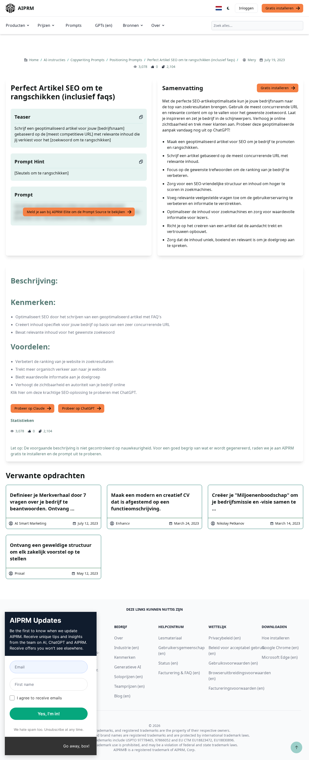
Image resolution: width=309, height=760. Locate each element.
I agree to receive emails (39, 697)
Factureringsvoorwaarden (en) (236, 688)
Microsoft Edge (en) (280, 657)
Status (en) (168, 663)
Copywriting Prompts (87, 60)
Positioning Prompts (126, 60)
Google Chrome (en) (280, 647)
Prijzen (44, 25)
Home (34, 60)
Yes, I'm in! (49, 713)
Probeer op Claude (29, 408)
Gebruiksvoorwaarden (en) (233, 663)
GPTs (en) (103, 25)
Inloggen (246, 8)
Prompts (74, 25)
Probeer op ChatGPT (78, 408)
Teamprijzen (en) (129, 686)
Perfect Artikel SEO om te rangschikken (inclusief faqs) (191, 60)
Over (155, 25)
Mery (252, 60)
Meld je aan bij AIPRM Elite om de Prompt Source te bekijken (76, 212)
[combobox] (257, 25)
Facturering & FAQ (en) (179, 672)
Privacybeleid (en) (225, 638)
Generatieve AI (127, 667)
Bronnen (131, 25)
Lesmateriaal (170, 638)
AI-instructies (55, 60)
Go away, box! (76, 746)
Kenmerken (124, 657)
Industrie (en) (126, 647)
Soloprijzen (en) (128, 676)
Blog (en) (122, 696)
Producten (15, 25)
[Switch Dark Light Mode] (228, 8)
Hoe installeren (275, 638)
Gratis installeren (280, 8)
